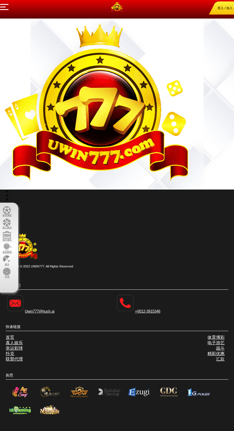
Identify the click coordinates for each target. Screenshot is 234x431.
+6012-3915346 (147, 311)
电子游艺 (216, 342)
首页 (10, 337)
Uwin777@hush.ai (40, 311)
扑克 (10, 353)
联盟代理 (14, 359)
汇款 (220, 359)
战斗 (220, 348)
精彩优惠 (216, 353)
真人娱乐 (14, 342)
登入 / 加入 (225, 8)
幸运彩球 (14, 348)
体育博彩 (216, 337)
